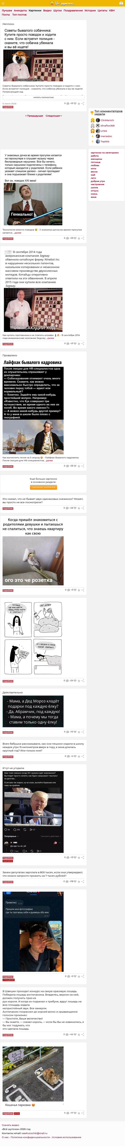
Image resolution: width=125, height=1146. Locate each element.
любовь (95, 165)
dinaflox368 (108, 125)
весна (94, 171)
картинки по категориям (105, 152)
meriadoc (106, 136)
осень (94, 194)
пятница (95, 162)
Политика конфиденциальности (30, 1137)
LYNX (104, 130)
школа (94, 187)
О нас (5, 1137)
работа (95, 155)
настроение (97, 184)
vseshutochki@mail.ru (34, 1133)
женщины (96, 159)
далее (17, 232)
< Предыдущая (34, 115)
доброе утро (98, 181)
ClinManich (107, 120)
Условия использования (66, 1137)
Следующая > (54, 115)
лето (93, 178)
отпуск (94, 190)
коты (93, 168)
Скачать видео (10, 1125)
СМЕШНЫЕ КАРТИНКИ (43, 487)
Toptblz (105, 141)
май (93, 175)
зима (93, 197)
